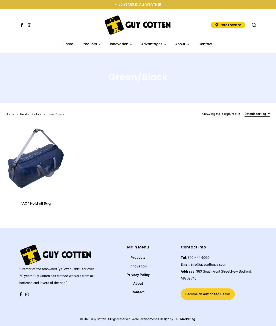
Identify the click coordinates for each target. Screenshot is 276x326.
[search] (254, 25)
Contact (138, 292)
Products (138, 258)
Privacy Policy (138, 275)
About (138, 283)
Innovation (138, 266)
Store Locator (229, 25)
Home (10, 114)
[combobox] (257, 114)
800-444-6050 (199, 258)
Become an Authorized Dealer (207, 294)
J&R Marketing (184, 319)
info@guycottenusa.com (209, 264)
